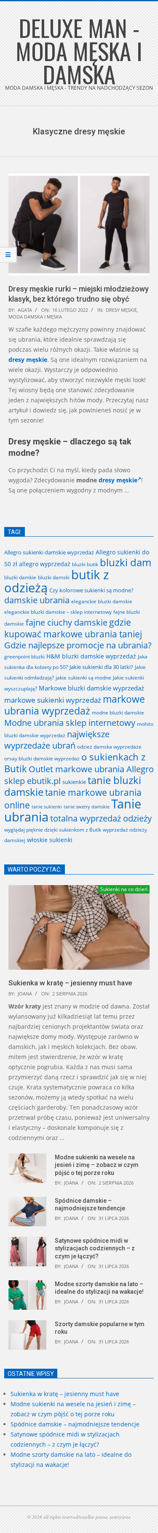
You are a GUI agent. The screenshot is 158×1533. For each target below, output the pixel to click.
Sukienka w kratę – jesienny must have (70, 983)
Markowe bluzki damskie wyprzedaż (91, 688)
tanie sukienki (47, 806)
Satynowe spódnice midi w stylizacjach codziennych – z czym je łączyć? (95, 1248)
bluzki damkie (20, 577)
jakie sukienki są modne (83, 677)
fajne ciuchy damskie (66, 622)
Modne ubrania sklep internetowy (69, 722)
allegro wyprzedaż (44, 564)
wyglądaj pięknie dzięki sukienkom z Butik (52, 829)
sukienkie (74, 782)
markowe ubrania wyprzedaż (74, 704)
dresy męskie (121, 310)
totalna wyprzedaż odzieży (101, 818)
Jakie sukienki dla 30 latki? (101, 667)
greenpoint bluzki (24, 656)
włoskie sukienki (49, 840)
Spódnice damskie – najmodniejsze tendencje (75, 1424)
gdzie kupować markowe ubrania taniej (73, 628)
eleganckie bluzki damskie (101, 601)
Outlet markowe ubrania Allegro (91, 769)
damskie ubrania (37, 600)
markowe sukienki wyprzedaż (52, 700)
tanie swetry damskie (87, 807)
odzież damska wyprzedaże (109, 747)
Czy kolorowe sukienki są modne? (91, 590)
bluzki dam (125, 562)
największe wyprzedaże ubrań (57, 739)
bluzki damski (54, 577)
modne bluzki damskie (118, 712)
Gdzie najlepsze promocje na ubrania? (78, 645)
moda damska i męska (35, 316)
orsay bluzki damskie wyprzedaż (42, 758)
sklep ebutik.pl (32, 781)
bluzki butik (85, 564)
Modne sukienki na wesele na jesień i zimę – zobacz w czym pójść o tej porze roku (97, 1165)
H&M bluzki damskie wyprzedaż (91, 656)
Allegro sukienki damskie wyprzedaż (49, 552)
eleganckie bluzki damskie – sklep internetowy (58, 612)
